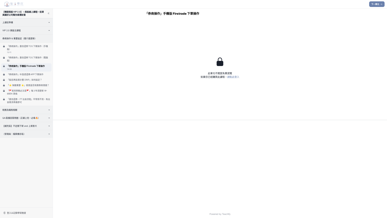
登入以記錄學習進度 (16, 212)
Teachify (226, 214)
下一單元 (375, 4)
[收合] (48, 13)
